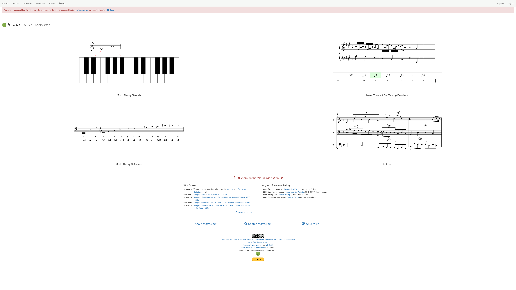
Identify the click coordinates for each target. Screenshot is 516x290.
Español (500, 3)
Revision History (244, 212)
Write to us (312, 224)
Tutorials (15, 3)
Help (63, 3)
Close (111, 10)
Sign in (511, 3)
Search (259, 224)
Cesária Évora (293, 197)
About (206, 224)
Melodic (230, 189)
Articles (52, 3)
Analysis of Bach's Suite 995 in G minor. (210, 194)
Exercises (28, 3)
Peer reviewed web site (253, 245)
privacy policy (82, 10)
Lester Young (284, 194)
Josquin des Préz (291, 189)
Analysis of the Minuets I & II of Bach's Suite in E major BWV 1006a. (222, 202)
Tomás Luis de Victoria (294, 192)
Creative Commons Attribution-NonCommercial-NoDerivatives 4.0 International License (258, 239)
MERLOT (269, 245)
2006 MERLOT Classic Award (253, 247)
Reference (40, 3)
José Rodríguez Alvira (257, 242)
